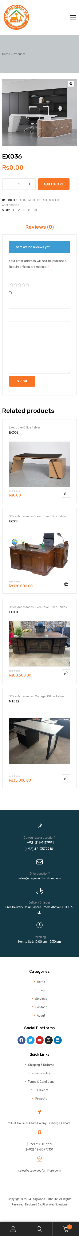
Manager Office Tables (49, 696)
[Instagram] (49, 1040)
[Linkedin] (58, 1040)
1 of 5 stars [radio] (12, 285)
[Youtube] (40, 1040)
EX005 (14, 521)
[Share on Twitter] (18, 210)
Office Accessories (21, 516)
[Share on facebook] (13, 210)
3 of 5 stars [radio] (20, 285)
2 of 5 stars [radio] (16, 285)
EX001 (13, 612)
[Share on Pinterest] (36, 210)
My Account (13, 1229)
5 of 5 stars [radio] (28, 285)
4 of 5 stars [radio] (24, 285)
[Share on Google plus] (29, 210)
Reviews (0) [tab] (39, 227)
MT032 (14, 701)
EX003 (14, 432)
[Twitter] (31, 1040)
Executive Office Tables (35, 200)
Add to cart (54, 184)
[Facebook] (21, 1040)
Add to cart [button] (66, 494)
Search (39, 1229)
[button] (71, 84)
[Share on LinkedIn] (24, 210)
